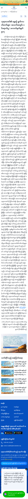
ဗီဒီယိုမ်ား (3, 410)
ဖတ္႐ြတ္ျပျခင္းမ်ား (5, 413)
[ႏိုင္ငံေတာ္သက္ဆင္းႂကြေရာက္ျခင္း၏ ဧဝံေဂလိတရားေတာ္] (14, 8)
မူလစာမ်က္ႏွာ (4, 12)
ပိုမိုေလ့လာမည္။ (8, 459)
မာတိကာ (4, 16)
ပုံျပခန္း (2, 420)
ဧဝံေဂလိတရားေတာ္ (18, 413)
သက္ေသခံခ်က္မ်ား (5, 417)
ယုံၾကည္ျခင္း (22, 308)
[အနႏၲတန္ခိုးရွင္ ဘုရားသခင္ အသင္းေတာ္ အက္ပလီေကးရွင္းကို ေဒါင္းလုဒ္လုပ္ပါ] (2, 433)
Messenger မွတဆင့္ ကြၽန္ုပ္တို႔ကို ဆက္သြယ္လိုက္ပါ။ (14, 463)
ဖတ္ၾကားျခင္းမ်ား (13, 12)
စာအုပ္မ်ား (16, 407)
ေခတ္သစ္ (16, 417)
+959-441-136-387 (8, 442)
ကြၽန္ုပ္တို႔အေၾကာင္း (18, 420)
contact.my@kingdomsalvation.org (12, 446)
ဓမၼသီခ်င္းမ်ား (17, 410)
